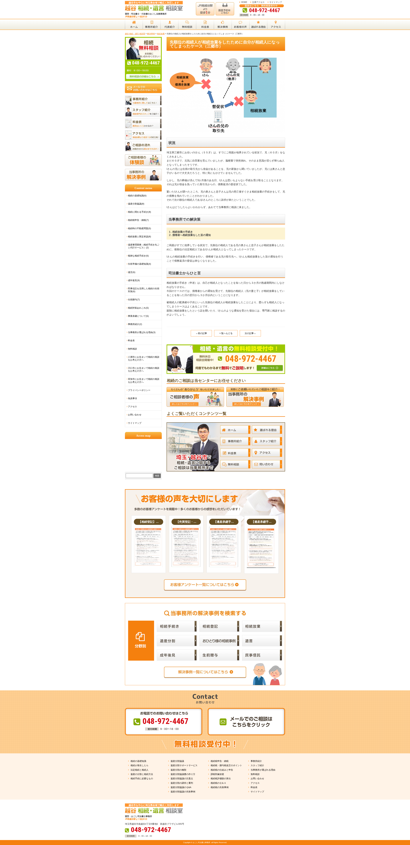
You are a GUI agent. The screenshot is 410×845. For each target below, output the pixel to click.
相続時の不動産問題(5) (139, 228)
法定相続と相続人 (139, 770)
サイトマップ (275, 2)
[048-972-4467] (226, 345)
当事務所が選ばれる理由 (263, 770)
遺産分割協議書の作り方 (183, 774)
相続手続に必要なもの (142, 778)
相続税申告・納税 (220, 761)
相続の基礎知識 (138, 761)
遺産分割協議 (177, 761)
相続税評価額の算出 (221, 778)
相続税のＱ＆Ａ (218, 783)
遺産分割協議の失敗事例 (183, 791)
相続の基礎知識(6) (137, 195)
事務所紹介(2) (135, 324)
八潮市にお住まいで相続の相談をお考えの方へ (143, 358)
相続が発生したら (139, 765)
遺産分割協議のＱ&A (181, 787)
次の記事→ (250, 333)
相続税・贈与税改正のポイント (226, 765)
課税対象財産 (217, 774)
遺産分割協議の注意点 (182, 778)
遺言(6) (131, 272)
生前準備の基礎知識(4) (139, 264)
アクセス (132, 406)
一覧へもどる (226, 333)
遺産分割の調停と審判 (182, 783)
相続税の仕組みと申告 (222, 770)
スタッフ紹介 (257, 765)
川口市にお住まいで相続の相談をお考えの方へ (143, 369)
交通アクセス (258, 2)
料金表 (131, 340)
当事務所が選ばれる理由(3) (142, 332)
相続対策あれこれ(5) (138, 308)
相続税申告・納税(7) (138, 220)
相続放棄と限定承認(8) (139, 236)
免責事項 (132, 398)
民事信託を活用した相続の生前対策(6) (143, 290)
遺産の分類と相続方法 (142, 774)
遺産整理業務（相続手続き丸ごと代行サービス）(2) (143, 246)
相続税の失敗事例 (220, 787)
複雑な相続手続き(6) (138, 255)
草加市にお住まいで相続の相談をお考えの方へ (143, 380)
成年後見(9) (134, 280)
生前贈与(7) (134, 299)
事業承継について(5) (138, 316)
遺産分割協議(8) (136, 203)
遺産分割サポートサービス (184, 765)
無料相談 (132, 348)
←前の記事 (201, 333)
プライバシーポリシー (139, 390)
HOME (244, 2)
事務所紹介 (256, 761)
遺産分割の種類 (178, 770)
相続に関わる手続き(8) (139, 212)
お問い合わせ (134, 414)
